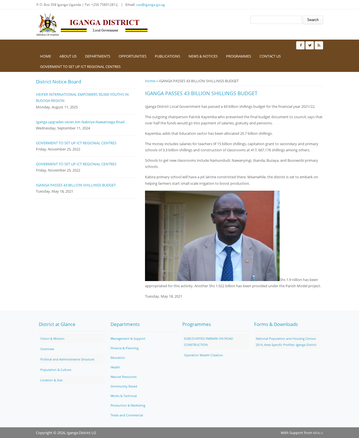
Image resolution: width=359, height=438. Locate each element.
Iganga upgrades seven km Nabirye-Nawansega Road (80, 121)
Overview (47, 349)
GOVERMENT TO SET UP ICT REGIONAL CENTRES (80, 66)
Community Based (124, 386)
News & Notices (203, 56)
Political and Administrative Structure (67, 359)
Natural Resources (124, 377)
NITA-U (318, 433)
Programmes (238, 56)
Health (115, 367)
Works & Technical (124, 396)
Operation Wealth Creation (203, 355)
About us (68, 56)
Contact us (270, 56)
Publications (167, 56)
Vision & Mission (52, 338)
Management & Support (128, 338)
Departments (97, 56)
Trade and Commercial (127, 415)
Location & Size (51, 380)
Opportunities (132, 56)
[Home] (92, 24)
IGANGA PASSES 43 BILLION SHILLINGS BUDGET (76, 185)
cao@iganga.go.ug (150, 4)
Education (118, 357)
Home (45, 56)
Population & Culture (55, 370)
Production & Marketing (128, 405)
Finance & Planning (125, 348)
